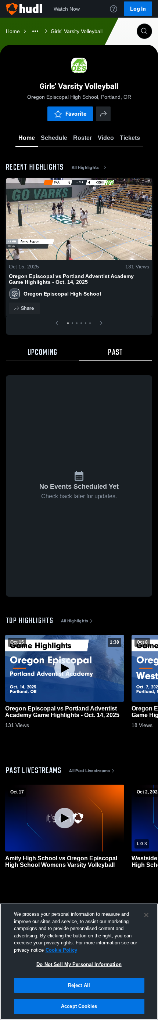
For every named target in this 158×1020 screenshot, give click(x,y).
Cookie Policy (61, 950)
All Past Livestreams (89, 770)
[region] (79, 961)
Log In (138, 9)
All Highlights (85, 167)
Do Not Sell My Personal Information (79, 964)
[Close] (146, 915)
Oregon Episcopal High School (62, 294)
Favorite (76, 114)
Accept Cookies (79, 1006)
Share (27, 308)
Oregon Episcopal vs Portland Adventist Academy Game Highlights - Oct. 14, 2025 (71, 279)
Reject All (79, 985)
